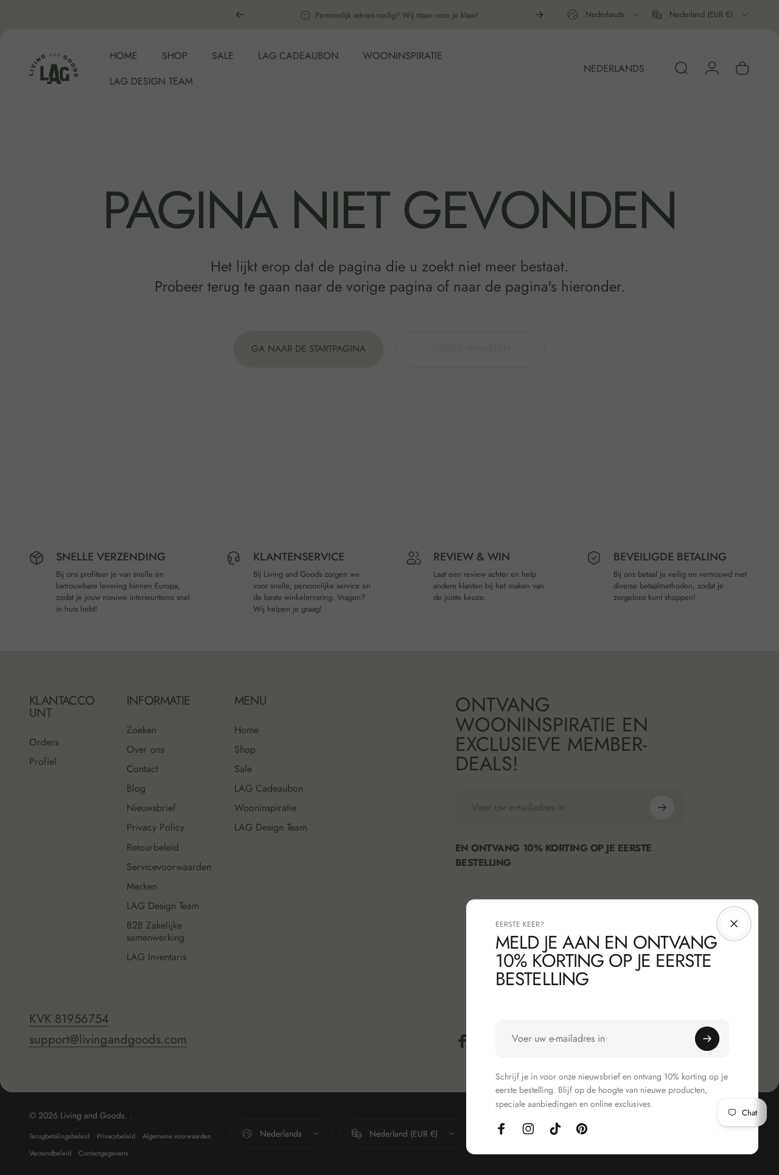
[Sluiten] (734, 923)
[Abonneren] (707, 1039)
